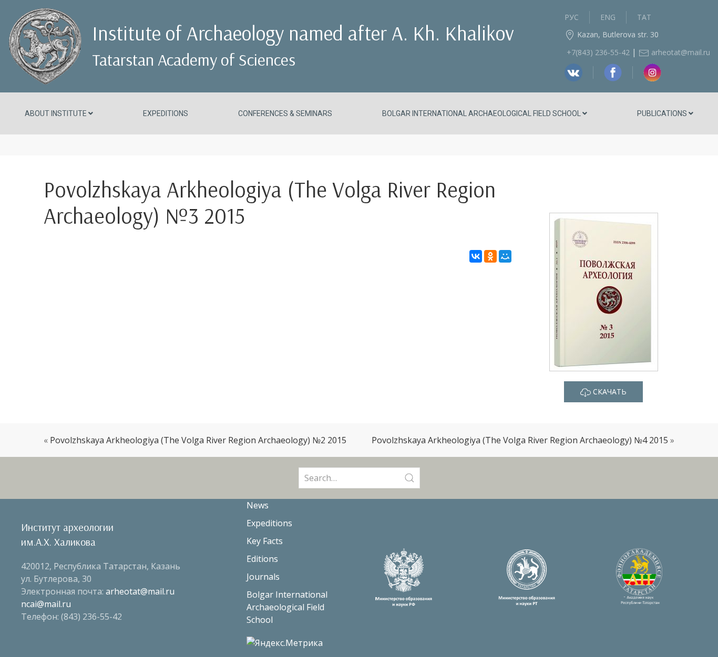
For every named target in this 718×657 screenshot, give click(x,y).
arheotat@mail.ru (679, 52)
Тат (644, 17)
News (258, 505)
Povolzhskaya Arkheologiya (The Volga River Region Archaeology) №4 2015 (520, 440)
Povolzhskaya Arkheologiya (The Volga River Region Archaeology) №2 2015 (198, 440)
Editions (262, 559)
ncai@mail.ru (46, 604)
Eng (608, 17)
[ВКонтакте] (475, 256)
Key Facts (265, 541)
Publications (663, 113)
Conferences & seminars (285, 113)
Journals (263, 576)
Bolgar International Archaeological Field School (482, 113)
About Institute (56, 113)
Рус (572, 17)
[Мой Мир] (505, 256)
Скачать (609, 392)
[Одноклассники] (490, 256)
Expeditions (165, 113)
